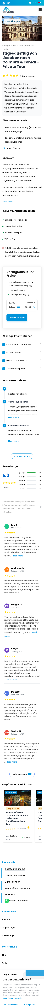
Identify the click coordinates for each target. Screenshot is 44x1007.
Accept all (29, 1004)
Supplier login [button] (8, 927)
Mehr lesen (12, 417)
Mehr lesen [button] (7, 201)
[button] (27, 76)
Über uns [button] (5, 919)
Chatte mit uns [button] (13, 869)
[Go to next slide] (37, 28)
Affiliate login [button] (8, 935)
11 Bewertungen (27, 76)
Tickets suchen (16, 317)
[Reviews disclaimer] (41, 507)
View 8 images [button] (12, 21)
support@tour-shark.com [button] (17, 888)
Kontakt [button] (5, 963)
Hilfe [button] (3, 955)
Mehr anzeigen (21, 456)
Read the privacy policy (13, 998)
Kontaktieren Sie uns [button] (18, 900)
